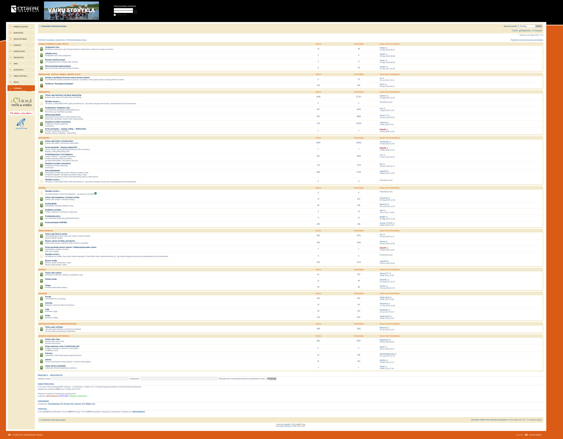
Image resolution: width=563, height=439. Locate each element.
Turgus (48, 285)
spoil (382, 210)
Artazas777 (384, 273)
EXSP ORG (63, 396)
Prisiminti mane (121, 15)
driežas (383, 360)
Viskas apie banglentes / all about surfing (62, 197)
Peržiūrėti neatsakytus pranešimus (51, 40)
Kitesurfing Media (52, 171)
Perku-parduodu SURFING (56, 222)
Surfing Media (51, 204)
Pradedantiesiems (52, 216)
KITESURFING (44, 138)
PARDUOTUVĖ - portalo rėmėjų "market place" (60, 74)
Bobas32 (383, 204)
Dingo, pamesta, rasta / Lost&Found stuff (62, 346)
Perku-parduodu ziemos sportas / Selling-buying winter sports (70, 247)
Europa (48, 297)
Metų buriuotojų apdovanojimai (58, 66)
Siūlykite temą (51, 54)
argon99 (383, 171)
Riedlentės (19, 57)
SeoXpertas (384, 142)
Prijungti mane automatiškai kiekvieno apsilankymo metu (242, 379)
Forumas (18, 88)
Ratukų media (51, 279)
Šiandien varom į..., (53, 101)
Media (16, 82)
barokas (383, 96)
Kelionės (43, 293)
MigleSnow (384, 340)
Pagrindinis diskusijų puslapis (54, 26)
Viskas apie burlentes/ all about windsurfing (63, 95)
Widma (88, 404)
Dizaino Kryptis (535, 435)
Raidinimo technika (53, 210)
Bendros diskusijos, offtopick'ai (54, 336)
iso (381, 78)
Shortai (48, 360)
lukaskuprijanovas (387, 354)
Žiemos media (51, 261)
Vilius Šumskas (285, 426)
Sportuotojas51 (138, 412)
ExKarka (48, 353)
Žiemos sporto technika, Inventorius (60, 241)
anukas (383, 67)
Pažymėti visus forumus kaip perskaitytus (527, 40)
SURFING (42, 188)
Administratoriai (52, 396)
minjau (382, 48)
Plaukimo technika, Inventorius (58, 122)
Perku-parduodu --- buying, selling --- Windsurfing (65, 129)
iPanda (382, 242)
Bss (381, 164)
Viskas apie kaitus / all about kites (59, 141)
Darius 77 (384, 115)
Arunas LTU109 (386, 223)
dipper (382, 347)
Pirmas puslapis (21, 27)
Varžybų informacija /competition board (58, 324)
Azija (47, 309)
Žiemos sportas (46, 231)
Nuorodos (18, 70)
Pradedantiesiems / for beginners (59, 154)
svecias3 (383, 122)
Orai (16, 64)
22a (381, 235)
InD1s (382, 84)
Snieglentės (19, 51)
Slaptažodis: (135, 379)
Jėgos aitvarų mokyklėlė (55, 366)
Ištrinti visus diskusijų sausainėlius (494, 420)
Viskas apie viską (52, 339)
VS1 (381, 155)
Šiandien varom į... (52, 180)
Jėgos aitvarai (20, 39)
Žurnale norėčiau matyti (55, 60)
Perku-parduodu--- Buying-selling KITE (61, 147)
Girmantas (384, 198)
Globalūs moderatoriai (78, 396)
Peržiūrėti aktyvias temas (77, 40)
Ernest (67, 404)
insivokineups (54, 404)
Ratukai (42, 269)
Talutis (382, 367)
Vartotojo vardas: (44, 379)
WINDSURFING (44, 92)
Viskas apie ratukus (53, 273)
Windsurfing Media (53, 115)
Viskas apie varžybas (54, 327)
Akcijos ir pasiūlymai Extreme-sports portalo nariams (67, 78)
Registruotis (56, 375)
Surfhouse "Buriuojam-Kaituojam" (59, 84)
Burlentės (18, 33)
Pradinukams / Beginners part (57, 108)
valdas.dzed (384, 297)
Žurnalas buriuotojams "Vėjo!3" (54, 44)
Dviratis (17, 45)
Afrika (47, 316)
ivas (381, 108)
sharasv (77, 404)
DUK (516, 31)
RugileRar (384, 310)
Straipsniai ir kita (52, 47)
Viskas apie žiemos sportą (56, 234)
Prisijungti (43, 375)
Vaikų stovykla (20, 76)
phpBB (287, 424)
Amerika (48, 303)
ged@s (382, 217)
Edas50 (383, 129)
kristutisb (383, 280)
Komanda (475, 420)
